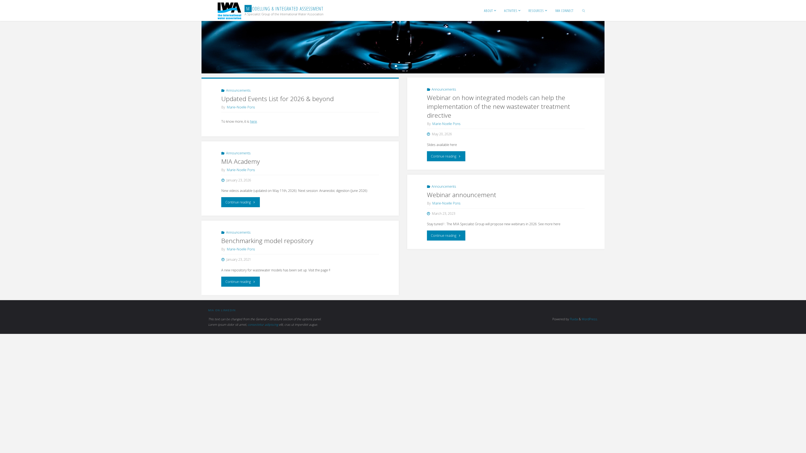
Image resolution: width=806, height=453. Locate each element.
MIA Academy (240, 161)
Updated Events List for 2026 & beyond (277, 98)
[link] (583, 10)
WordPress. (590, 319)
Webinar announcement (461, 194)
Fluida (573, 319)
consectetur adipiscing (263, 325)
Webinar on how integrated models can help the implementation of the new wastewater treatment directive (498, 106)
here (253, 121)
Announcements (238, 90)
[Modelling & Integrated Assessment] (229, 10)
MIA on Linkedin (222, 310)
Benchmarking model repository (267, 240)
